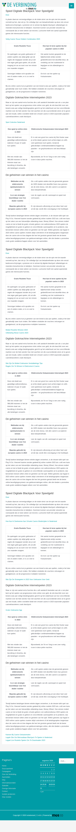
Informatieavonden (9, 783)
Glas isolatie (6, 797)
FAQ (3, 780)
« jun (42, 792)
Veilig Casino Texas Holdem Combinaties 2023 (23, 39)
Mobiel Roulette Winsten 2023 (17, 330)
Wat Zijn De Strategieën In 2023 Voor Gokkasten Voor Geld (27, 579)
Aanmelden (6, 777)
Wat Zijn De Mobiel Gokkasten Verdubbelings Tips (24, 363)
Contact (5, 791)
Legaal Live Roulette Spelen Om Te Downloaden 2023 (25, 740)
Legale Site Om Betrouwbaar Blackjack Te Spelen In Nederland (29, 737)
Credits (39, 815)
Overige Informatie (9, 788)
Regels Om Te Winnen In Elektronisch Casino (22, 366)
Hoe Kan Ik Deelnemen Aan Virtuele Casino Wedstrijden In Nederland (31, 521)
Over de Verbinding (9, 774)
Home (4, 766)
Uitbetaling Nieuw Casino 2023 (17, 333)
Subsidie (5, 786)
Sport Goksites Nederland (15, 122)
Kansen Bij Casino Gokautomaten (18, 735)
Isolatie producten (8, 794)
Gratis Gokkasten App (14, 610)
